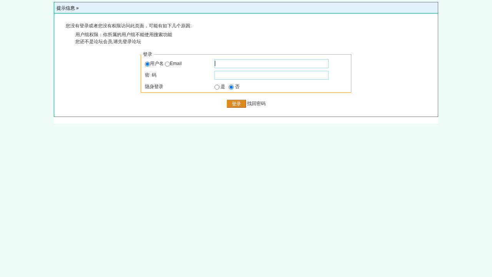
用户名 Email (166, 63)
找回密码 (256, 103)
